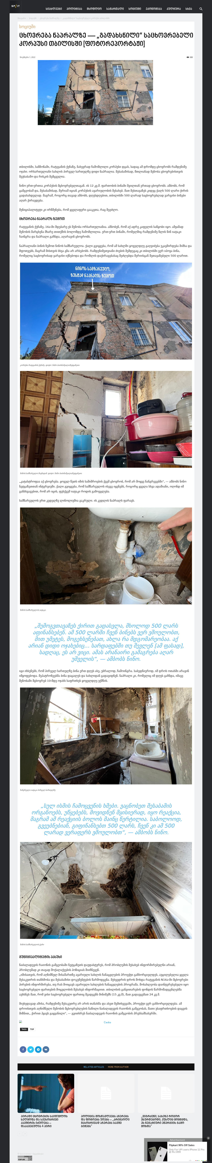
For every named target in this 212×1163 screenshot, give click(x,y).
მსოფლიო (94, 9)
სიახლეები (54, 9)
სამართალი (115, 9)
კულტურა (174, 9)
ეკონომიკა (154, 9)
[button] (198, 9)
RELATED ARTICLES (94, 1067)
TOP (32, 1029)
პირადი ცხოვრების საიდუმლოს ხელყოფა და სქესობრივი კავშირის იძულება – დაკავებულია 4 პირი (44, 1121)
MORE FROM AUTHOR (118, 1067)
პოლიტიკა (74, 9)
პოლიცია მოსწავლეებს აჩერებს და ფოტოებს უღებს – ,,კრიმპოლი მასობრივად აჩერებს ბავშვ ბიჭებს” (105, 1121)
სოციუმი (135, 9)
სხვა (189, 9)
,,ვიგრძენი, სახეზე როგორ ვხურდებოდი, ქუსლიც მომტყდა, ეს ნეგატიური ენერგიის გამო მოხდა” (164, 1121)
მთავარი (22, 18)
